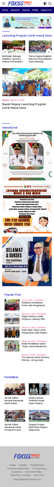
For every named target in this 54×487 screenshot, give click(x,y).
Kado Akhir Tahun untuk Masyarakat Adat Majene (34, 331)
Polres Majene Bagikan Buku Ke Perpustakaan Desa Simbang (40, 59)
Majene (5, 100)
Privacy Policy (39, 468)
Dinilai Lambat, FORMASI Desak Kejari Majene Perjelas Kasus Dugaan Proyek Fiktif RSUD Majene (38, 401)
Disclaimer (17, 471)
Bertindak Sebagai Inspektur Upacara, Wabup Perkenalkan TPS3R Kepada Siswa (12, 59)
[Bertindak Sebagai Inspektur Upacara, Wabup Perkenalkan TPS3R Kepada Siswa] (13, 46)
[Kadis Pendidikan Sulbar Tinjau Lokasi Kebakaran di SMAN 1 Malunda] (12, 346)
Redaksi (23, 465)
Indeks (12, 465)
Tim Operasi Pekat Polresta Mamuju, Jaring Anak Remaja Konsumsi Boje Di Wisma (35, 358)
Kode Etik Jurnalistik (20, 475)
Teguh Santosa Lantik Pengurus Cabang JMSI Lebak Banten (33, 317)
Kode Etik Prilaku (33, 471)
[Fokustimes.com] (19, 3)
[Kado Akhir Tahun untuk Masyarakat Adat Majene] (12, 332)
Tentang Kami (37, 465)
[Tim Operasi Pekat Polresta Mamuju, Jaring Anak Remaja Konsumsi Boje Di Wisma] (12, 359)
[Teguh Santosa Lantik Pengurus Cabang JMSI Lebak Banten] (12, 318)
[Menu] (4, 3)
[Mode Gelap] (45, 3)
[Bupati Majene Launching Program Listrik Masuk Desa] (27, 82)
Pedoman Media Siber (18, 468)
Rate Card (39, 475)
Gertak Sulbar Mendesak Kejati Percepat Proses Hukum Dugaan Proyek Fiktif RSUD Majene (13, 427)
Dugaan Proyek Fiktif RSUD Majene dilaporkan (38, 427)
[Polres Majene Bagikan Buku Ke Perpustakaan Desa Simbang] (40, 46)
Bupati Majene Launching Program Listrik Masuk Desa (24, 105)
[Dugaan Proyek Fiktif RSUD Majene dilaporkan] (39, 416)
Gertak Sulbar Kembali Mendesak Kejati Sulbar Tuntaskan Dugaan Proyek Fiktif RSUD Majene (13, 401)
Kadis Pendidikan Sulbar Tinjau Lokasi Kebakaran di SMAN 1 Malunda (35, 345)
